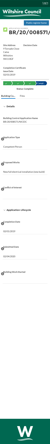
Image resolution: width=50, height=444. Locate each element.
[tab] (8, 96)
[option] (6, 83)
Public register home (36, 22)
